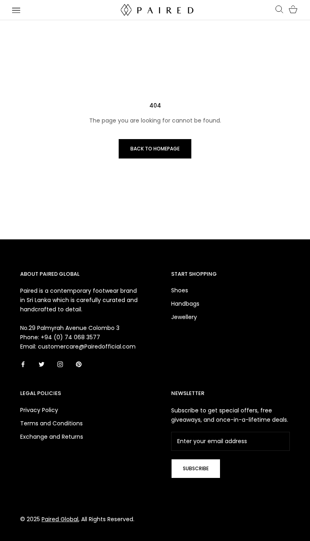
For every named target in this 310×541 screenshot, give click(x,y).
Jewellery (184, 317)
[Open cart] (293, 9)
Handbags (185, 304)
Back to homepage (155, 148)
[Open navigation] (16, 10)
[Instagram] (60, 364)
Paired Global (60, 519)
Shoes (179, 290)
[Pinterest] (79, 364)
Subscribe (196, 468)
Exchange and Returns (51, 437)
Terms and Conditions (51, 423)
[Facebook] (23, 364)
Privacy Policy (39, 410)
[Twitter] (41, 364)
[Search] (279, 9)
